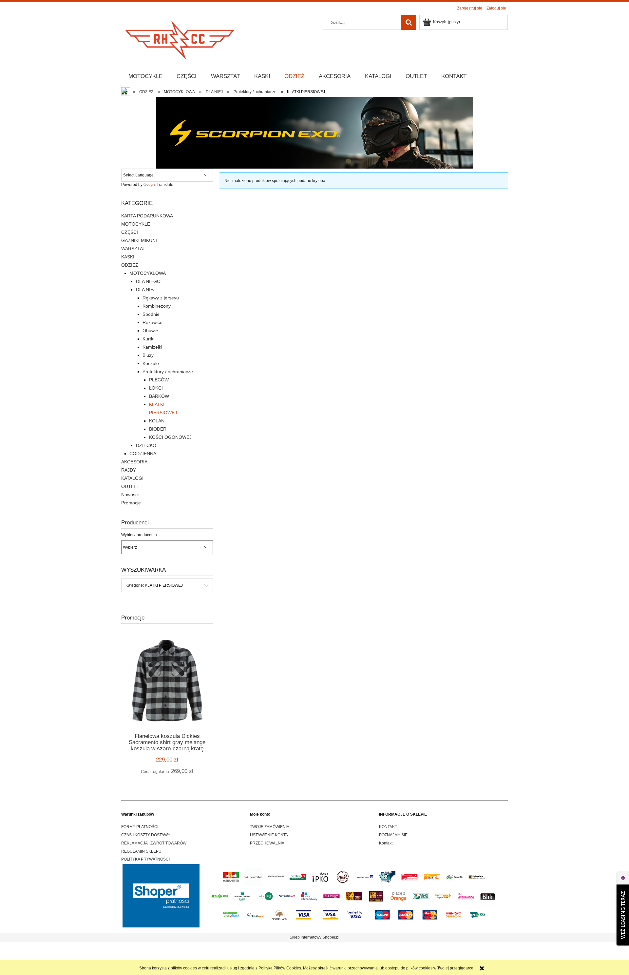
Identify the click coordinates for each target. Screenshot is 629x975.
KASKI (127, 256)
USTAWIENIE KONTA (269, 835)
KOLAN (156, 420)
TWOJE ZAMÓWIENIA (269, 826)
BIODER (157, 429)
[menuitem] (145, 76)
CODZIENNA (142, 453)
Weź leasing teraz (622, 915)
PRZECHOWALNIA (267, 843)
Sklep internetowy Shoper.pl (314, 937)
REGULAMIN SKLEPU (141, 851)
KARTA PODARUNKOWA (147, 215)
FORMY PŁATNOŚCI (139, 826)
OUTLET (130, 486)
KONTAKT (388, 826)
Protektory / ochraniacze (168, 371)
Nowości (130, 494)
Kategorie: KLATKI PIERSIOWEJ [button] (154, 585)
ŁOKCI (156, 388)
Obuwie (150, 330)
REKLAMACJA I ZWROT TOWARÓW (153, 843)
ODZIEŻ (129, 265)
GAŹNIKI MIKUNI (139, 240)
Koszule (151, 363)
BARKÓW (159, 396)
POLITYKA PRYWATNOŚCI (145, 859)
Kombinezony (157, 306)
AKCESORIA (134, 461)
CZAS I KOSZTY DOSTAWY (145, 835)
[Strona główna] (180, 38)
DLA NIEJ (146, 289)
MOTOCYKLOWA (147, 273)
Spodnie (151, 314)
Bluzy (148, 355)
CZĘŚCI (129, 232)
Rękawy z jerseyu (161, 297)
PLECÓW (159, 379)
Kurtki (148, 338)
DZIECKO (146, 445)
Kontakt (385, 843)
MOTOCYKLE (135, 224)
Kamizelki (152, 347)
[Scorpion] (314, 132)
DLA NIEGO (148, 281)
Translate (165, 184)
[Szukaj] (408, 22)
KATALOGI (132, 478)
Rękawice (152, 322)
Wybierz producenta (139, 535)
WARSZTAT (133, 248)
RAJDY (128, 470)
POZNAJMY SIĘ (393, 835)
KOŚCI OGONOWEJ (170, 437)
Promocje (131, 502)
